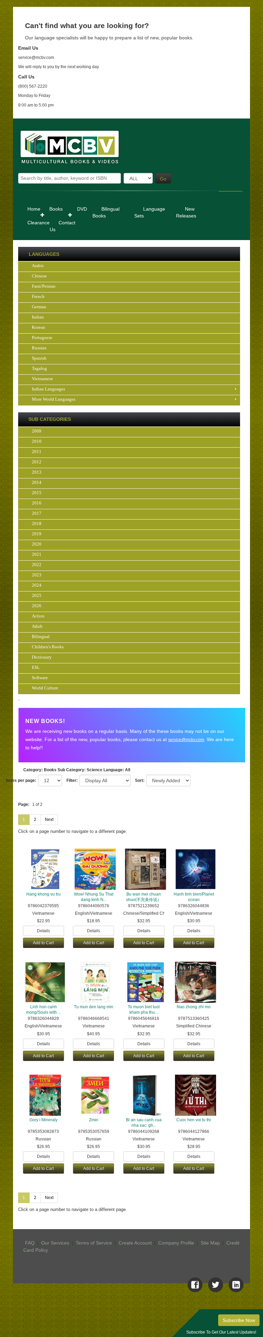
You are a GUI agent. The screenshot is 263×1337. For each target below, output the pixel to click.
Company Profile (176, 1243)
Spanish (39, 358)
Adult (37, 626)
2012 (36, 461)
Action (38, 615)
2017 (36, 513)
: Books (40, 769)
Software (40, 677)
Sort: (140, 780)
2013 (36, 472)
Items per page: (21, 780)
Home (33, 209)
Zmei (93, 1119)
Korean (38, 327)
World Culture (45, 687)
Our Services (55, 1243)
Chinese (39, 275)
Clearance (38, 222)
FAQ (30, 1243)
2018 (36, 523)
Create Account (135, 1243)
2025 (36, 595)
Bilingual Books (106, 212)
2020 (36, 544)
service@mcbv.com (186, 739)
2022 (36, 564)
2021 (36, 554)
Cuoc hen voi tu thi (193, 1119)
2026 (36, 605)
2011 (36, 451)
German (39, 306)
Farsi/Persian (43, 286)
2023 (36, 574)
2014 (36, 482)
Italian (38, 317)
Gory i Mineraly (43, 1119)
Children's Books (48, 646)
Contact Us (62, 226)
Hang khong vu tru (43, 894)
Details (43, 930)
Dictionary (42, 657)
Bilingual (41, 636)
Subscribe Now (239, 1320)
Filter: (72, 780)
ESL (36, 667)
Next (49, 819)
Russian (39, 347)
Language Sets (149, 212)
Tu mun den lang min (93, 1006)
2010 (36, 441)
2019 (36, 533)
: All (116, 769)
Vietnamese (42, 378)
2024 (36, 585)
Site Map (210, 1243)
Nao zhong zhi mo (194, 1006)
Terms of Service (94, 1243)
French (38, 296)
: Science (80, 769)
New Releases (186, 212)
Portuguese (42, 337)
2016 (36, 502)
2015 (36, 492)
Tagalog (39, 368)
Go (163, 179)
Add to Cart (43, 942)
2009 (36, 431)
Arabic (38, 265)
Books (56, 209)
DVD (82, 209)
